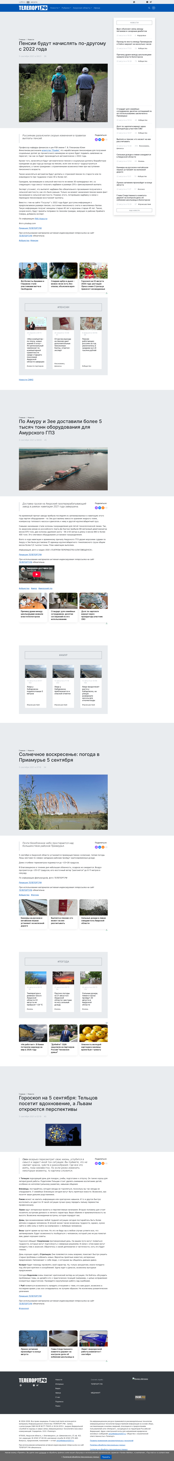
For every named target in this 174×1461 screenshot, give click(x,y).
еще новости (134, 210)
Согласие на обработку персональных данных (109, 1449)
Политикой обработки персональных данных (81, 1457)
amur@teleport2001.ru (65, 1441)
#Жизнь (30, 1009)
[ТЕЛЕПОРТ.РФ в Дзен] (147, 2)
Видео (57, 1388)
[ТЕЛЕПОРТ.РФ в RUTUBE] (151, 2)
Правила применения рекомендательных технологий (111, 1441)
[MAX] (96, 139)
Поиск (57, 1406)
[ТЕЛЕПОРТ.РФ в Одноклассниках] (143, 2)
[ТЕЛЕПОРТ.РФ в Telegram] (137, 2)
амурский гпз (46, 588)
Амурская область (81, 8)
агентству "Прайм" (50, 150)
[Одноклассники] (103, 139)
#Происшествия (33, 705)
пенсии (35, 240)
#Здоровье (141, 35)
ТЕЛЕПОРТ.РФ (25, 236)
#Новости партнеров (35, 366)
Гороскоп (24, 1308)
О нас (57, 1397)
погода (35, 895)
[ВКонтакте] (99, 139)
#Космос (141, 189)
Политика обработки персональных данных (107, 1445)
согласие (42, 1453)
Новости (54, 8)
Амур (34, 588)
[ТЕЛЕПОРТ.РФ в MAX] (134, 2)
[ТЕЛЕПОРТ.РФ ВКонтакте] (140, 2)
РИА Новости (41, 218)
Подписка (59, 1402)
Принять (106, 1457)
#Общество (86, 366)
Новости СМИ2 (26, 379)
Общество (24, 240)
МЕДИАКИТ (95, 1393)
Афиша (97, 8)
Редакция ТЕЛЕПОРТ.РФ (30, 228)
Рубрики (66, 8)
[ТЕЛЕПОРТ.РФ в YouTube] (154, 2)
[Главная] (33, 7)
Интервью (59, 1384)
